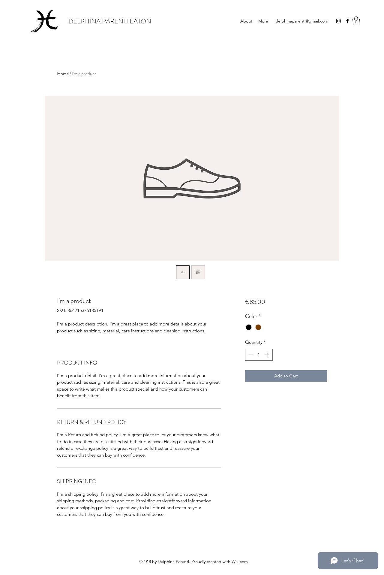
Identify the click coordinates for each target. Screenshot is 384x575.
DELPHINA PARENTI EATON (109, 21)
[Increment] (268, 354)
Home (63, 73)
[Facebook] (347, 21)
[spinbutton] (259, 354)
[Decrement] (250, 354)
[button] (356, 21)
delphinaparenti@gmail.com (301, 21)
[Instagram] (338, 21)
